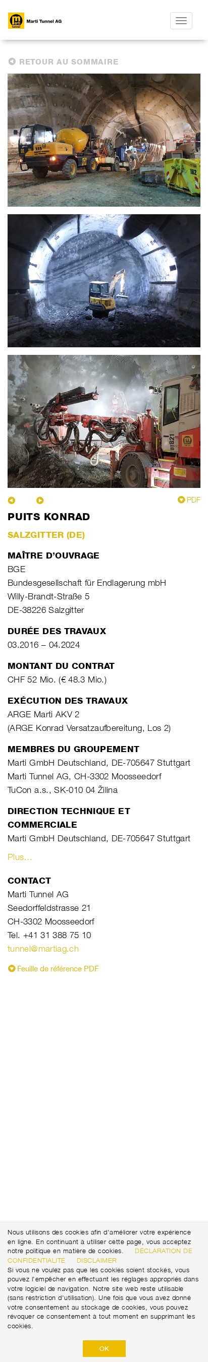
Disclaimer (97, 1260)
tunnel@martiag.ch (43, 949)
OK (104, 1348)
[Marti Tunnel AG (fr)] (56, 21)
